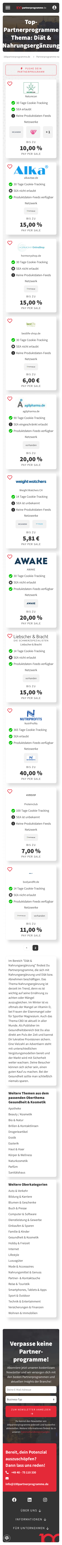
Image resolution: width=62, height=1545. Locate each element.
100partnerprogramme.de (17, 56)
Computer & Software (22, 1214)
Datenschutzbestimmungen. (35, 1431)
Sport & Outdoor (19, 1295)
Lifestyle (13, 1254)
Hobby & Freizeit (19, 1243)
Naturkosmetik (18, 1160)
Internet (13, 1249)
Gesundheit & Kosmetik (23, 1237)
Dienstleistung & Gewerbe (25, 1219)
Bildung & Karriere (20, 1196)
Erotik (12, 1137)
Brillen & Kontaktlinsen (23, 1125)
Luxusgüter (15, 1260)
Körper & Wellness (20, 1155)
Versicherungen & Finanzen (26, 1307)
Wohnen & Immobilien (23, 1313)
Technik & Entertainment (24, 1301)
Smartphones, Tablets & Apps (27, 1289)
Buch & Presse (17, 1208)
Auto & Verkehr (18, 1190)
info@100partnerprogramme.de (27, 1484)
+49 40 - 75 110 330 (23, 1472)
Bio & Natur (15, 1120)
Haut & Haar (16, 1149)
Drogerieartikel (18, 1131)
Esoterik (13, 1143)
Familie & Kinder (18, 1231)
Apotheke (14, 1108)
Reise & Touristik (19, 1283)
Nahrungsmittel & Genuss (24, 1272)
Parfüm (13, 1166)
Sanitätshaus (16, 1172)
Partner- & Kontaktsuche (24, 1278)
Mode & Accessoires (21, 1266)
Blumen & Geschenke (22, 1202)
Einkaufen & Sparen (21, 1225)
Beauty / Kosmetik (20, 1114)
